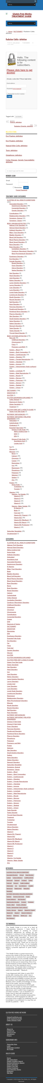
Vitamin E (17, 501)
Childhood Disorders (18, 340)
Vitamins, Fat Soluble (19, 494)
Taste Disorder (14, 328)
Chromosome (16, 342)
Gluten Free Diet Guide (17, 411)
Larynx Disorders (15, 285)
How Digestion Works (14, 1069)
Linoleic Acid (18, 443)
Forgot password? (17, 88)
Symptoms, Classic (15, 220)
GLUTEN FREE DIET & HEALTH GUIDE (20, 409)
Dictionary (17, 880)
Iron (13, 465)
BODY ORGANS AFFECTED (16, 223)
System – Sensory (15, 383)
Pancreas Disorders (15, 307)
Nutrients (9, 896)
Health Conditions (24, 883)
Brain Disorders (14, 247)
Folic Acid (17, 513)
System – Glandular (15, 362)
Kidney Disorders (15, 280)
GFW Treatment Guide (14, 1019)
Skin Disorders (14, 316)
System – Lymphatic (16, 371)
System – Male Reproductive (18, 373)
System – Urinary (15, 387)
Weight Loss (24, 915)
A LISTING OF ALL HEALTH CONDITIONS (21, 200)
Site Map (10, 1073)
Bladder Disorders (15, 235)
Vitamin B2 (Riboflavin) (21, 520)
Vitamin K (17, 503)
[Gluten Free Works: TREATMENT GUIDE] (21, 16)
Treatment (12, 407)
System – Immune (15, 364)
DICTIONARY (18, 31)
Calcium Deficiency (17, 877)
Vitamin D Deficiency (26, 913)
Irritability (31, 885)
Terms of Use (11, 1032)
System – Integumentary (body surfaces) (22, 366)
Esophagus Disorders (16, 256)
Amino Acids (16, 484)
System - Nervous (11, 910)
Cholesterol (13, 425)
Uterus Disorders (17, 268)
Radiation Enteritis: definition (23, 125)
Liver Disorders (14, 287)
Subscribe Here (12, 1044)
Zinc (13, 480)
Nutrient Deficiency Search (15, 1063)
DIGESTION (11, 393)
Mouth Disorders (14, 297)
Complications (14, 213)
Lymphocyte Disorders (16, 295)
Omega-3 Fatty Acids (19, 429)
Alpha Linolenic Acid (20, 431)
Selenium (15, 475)
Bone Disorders (14, 244)
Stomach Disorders (15, 326)
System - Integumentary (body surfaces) (17, 907)
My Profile (10, 1049)
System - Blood (10, 904)
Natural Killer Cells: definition (16, 146)
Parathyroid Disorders (16, 309)
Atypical (22, 875)
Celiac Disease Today (14, 1020)
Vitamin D (17, 498)
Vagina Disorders (17, 270)
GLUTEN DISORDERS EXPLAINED (18, 397)
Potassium (15, 473)
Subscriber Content (13, 1047)
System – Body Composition (18, 352)
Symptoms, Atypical (15, 218)
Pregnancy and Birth (18, 347)
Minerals (12, 451)
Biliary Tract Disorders (16, 232)
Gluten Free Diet (12, 1066)
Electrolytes (15, 463)
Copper (14, 461)
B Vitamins (17, 508)
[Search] (35, 1)
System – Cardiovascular (17, 354)
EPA (15, 436)
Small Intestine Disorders (17, 319)
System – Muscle (15, 375)
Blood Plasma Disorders (17, 240)
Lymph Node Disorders (17, 292)
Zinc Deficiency (11, 918)
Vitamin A (17, 496)
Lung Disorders (14, 290)
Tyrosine (17, 489)
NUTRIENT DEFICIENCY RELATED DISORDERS (19, 894)
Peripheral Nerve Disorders (18, 311)
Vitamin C (17, 527)
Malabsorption (18, 888)
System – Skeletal (15, 385)
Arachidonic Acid (19, 441)
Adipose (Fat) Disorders (17, 225)
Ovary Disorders (17, 265)
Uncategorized (12, 533)
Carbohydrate (13, 423)
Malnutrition (26, 888)
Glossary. (19, 116)
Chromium (15, 458)
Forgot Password (21, 190)
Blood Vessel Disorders (17, 242)
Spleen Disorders (15, 323)
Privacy (9, 1035)
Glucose (12, 449)
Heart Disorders (14, 275)
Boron (14, 453)
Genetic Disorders (18, 210)
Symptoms (31, 902)
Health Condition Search (15, 1061)
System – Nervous (15, 378)
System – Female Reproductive (19, 359)
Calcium (14, 456)
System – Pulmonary (16, 380)
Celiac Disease (14, 399)
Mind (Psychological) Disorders (22, 253)
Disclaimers (11, 1034)
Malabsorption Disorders (17, 216)
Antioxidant (13, 420)
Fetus (13, 344)
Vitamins (12, 492)
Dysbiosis (24, 880)
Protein (11, 483)
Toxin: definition (11, 150)
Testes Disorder (14, 330)
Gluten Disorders (12, 1064)
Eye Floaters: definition (14, 141)
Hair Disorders (14, 273)
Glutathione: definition (14, 155)
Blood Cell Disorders (16, 237)
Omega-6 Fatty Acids (19, 439)
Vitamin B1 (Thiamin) (21, 515)
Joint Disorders (14, 278)
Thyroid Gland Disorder (17, 333)
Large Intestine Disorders (17, 283)
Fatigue (30, 880)
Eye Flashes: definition (14, 136)
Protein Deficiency (11, 899)
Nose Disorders (14, 304)
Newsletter (9, 891)
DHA (15, 434)
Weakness (16, 915)
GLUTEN (10, 395)
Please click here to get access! (19, 71)
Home (10, 31)
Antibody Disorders (15, 230)
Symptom (23, 902)
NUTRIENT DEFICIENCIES (16, 414)
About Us (10, 1029)
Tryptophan (18, 486)
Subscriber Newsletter (14, 531)
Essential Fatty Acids (16, 428)
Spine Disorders (14, 321)
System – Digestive (15, 357)
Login (9, 1046)
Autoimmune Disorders (19, 206)
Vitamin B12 (18, 517)
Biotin (16, 510)
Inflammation (10, 885)
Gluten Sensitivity (15, 404)
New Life (12, 338)
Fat (10, 447)
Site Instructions (12, 1059)
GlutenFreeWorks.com (14, 1017)
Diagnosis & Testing (15, 402)
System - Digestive (21, 904)
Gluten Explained (12, 1068)
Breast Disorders (17, 263)
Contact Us (10, 1030)
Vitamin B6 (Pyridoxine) (21, 525)
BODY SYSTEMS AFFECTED (17, 336)
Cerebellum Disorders (19, 249)
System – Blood (14, 350)
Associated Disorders (16, 204)
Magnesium (15, 468)
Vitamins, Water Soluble (19, 506)
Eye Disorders (14, 259)
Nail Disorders (14, 302)
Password (14, 88)
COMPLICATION (28, 877)
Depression (10, 880)
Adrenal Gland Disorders (17, 228)
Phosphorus (16, 470)
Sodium (14, 477)
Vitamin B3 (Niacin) (20, 522)
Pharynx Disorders (15, 314)
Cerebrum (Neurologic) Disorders (23, 251)
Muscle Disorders (15, 299)
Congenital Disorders (19, 208)
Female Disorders (15, 261)
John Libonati (16, 42)
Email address (11, 83)
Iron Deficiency (23, 885)
